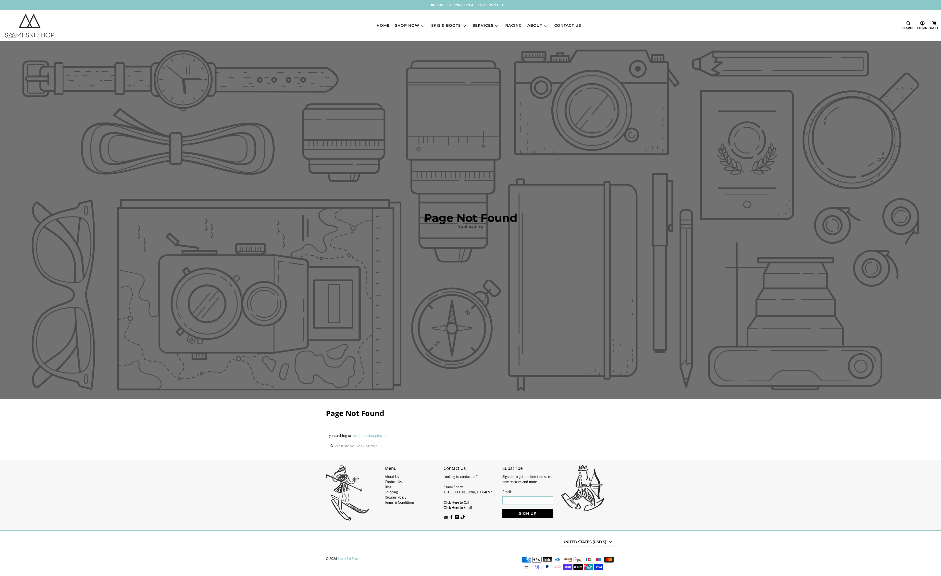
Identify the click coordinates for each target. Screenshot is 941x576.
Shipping (391, 492)
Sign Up (528, 513)
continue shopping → (369, 435)
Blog (388, 487)
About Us (392, 477)
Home (383, 25)
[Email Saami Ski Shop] (446, 518)
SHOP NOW (407, 25)
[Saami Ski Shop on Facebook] (451, 518)
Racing (513, 25)
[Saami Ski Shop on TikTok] (462, 518)
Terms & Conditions (399, 502)
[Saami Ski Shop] (29, 26)
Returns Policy (395, 497)
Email (507, 491)
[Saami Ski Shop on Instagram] (457, 518)
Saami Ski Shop (348, 559)
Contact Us (567, 25)
